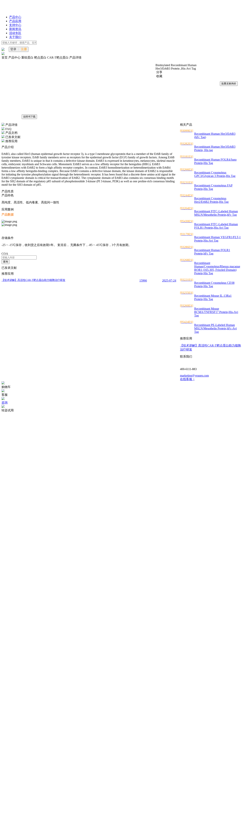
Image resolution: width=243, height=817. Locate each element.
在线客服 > (187, 379)
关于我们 (15, 37)
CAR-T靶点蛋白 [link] (58, 57)
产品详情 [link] (75, 57)
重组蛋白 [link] (27, 57)
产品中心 (15, 17)
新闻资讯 (15, 29)
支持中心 (15, 25)
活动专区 (15, 33)
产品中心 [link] (14, 57)
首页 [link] (5, 57)
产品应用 (15, 21)
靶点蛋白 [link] (40, 57)
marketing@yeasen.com (194, 375)
